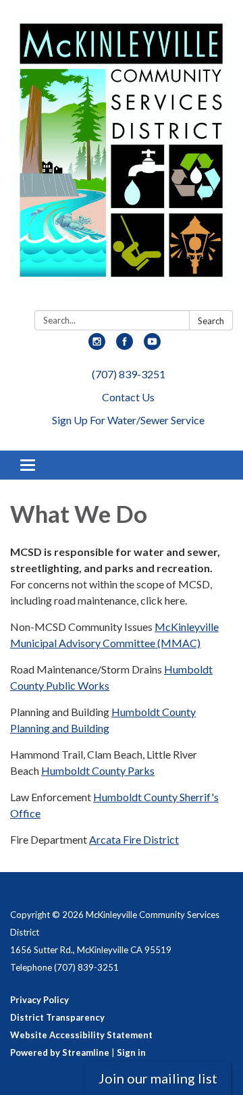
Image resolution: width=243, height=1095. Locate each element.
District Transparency (57, 1017)
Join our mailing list (158, 1078)
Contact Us (128, 396)
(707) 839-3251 (128, 373)
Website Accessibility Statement (81, 1034)
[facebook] (124, 345)
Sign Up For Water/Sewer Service (128, 419)
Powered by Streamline (59, 1052)
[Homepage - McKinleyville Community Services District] (121, 158)
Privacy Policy (39, 999)
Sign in (131, 1052)
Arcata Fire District (134, 839)
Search (211, 320)
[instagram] (96, 345)
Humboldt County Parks (98, 770)
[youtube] (152, 345)
